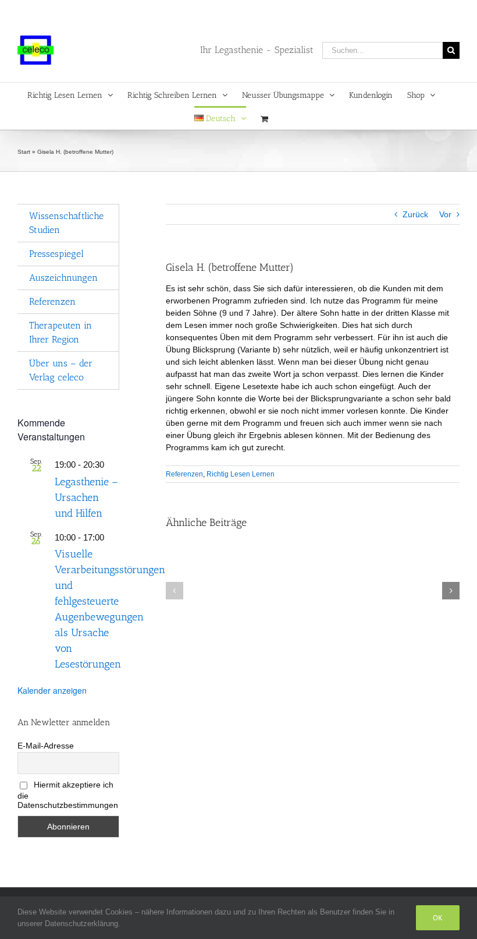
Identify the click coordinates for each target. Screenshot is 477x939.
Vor (445, 214)
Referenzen (184, 474)
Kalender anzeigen (52, 690)
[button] (174, 590)
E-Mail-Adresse (45, 745)
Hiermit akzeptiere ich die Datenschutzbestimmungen (67, 795)
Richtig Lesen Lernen (241, 474)
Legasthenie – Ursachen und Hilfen (86, 497)
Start (23, 152)
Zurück (415, 214)
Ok (438, 918)
